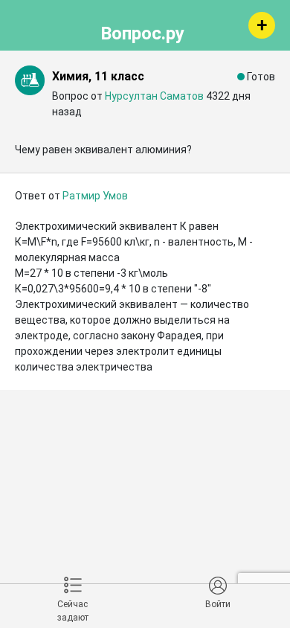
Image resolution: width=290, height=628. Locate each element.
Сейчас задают (72, 611)
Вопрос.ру (142, 31)
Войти (218, 604)
